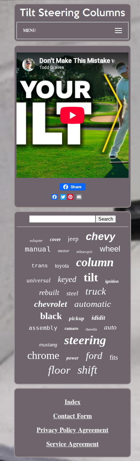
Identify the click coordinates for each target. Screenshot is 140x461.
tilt (91, 277)
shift (87, 369)
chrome (43, 355)
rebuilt (49, 292)
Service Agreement (72, 443)
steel (72, 293)
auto (110, 327)
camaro (71, 328)
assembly (43, 327)
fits (113, 357)
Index (72, 401)
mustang (48, 344)
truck (95, 291)
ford (94, 355)
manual (38, 249)
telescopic (84, 251)
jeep (73, 238)
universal (39, 280)
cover (55, 239)
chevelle (91, 329)
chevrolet (50, 304)
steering (85, 340)
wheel (110, 248)
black (51, 316)
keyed (67, 279)
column (95, 262)
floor (59, 370)
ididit (98, 317)
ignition (112, 281)
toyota (62, 266)
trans (40, 266)
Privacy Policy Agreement (72, 429)
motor (63, 250)
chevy (100, 236)
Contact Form (72, 415)
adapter (36, 240)
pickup (76, 318)
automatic (92, 304)
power (72, 357)
